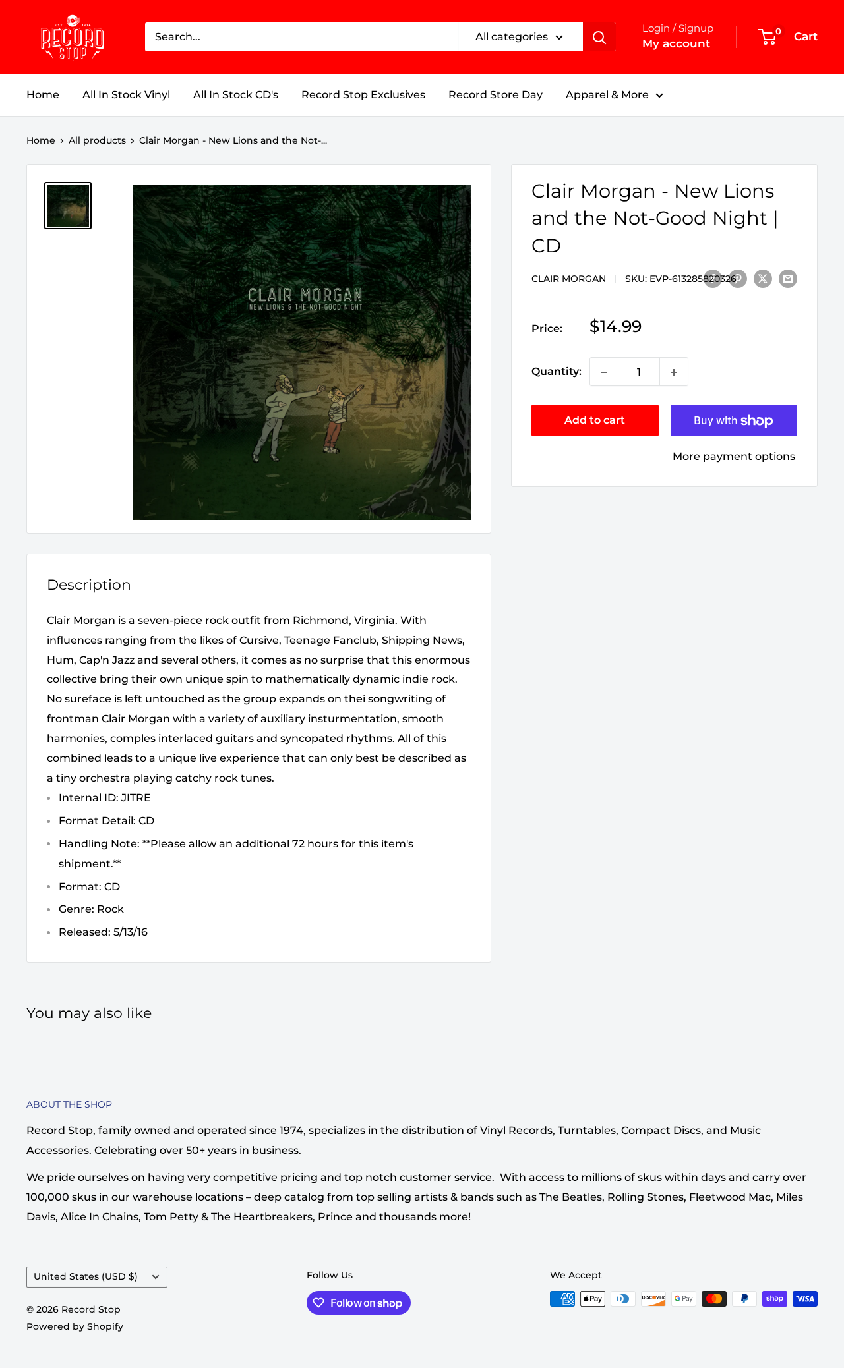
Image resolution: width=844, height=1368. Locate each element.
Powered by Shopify (74, 1326)
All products (97, 140)
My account (676, 43)
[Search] (599, 36)
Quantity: (556, 372)
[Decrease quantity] (604, 372)
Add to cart (594, 420)
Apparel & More (607, 94)
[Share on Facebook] (713, 278)
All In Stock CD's (235, 94)
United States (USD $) (86, 1276)
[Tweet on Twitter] (763, 278)
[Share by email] (788, 278)
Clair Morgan (568, 279)
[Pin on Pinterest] (738, 278)
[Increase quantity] (674, 372)
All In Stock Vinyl (126, 94)
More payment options (734, 457)
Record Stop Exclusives (363, 94)
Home (42, 94)
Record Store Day (495, 94)
